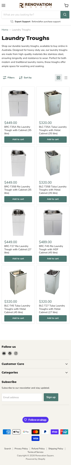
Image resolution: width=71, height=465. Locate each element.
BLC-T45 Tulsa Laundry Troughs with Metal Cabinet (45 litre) (17, 309)
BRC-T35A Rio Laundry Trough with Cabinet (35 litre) (17, 130)
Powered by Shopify (35, 459)
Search (7, 448)
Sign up (51, 397)
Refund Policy (38, 448)
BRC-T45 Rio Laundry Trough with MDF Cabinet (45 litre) (51, 249)
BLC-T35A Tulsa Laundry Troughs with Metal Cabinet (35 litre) (53, 130)
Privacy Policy (21, 448)
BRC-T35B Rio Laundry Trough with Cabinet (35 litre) (17, 190)
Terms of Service (35, 452)
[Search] (64, 14)
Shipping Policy (55, 448)
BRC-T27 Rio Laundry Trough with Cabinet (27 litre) (17, 249)
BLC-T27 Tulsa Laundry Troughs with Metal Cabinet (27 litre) (52, 309)
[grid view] (58, 77)
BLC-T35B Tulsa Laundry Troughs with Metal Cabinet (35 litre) (53, 190)
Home (5, 29)
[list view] (65, 77)
